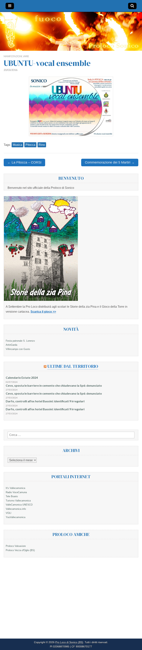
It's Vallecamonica (15, 488)
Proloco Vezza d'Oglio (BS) (20, 550)
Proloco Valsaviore (16, 546)
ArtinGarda (11, 344)
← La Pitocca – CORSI (24, 162)
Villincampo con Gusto (18, 349)
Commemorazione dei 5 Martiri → (110, 162)
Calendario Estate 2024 (22, 377)
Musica (17, 144)
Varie (26, 56)
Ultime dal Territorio (72, 366)
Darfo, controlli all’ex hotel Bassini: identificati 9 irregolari (45, 401)
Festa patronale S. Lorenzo (20, 340)
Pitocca (30, 144)
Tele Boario (12, 496)
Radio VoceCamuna (16, 492)
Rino (42, 144)
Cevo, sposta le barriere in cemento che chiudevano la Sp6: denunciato (54, 385)
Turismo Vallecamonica (18, 500)
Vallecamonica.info (16, 509)
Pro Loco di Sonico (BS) (69, 642)
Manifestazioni (13, 56)
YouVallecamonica (15, 517)
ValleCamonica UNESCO (19, 504)
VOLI (8, 513)
